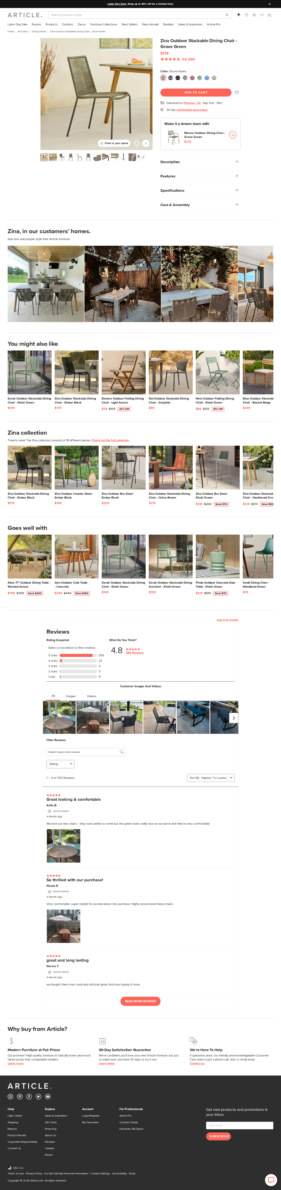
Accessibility (119, 1173)
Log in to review (227, 619)
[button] (246, 14)
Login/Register (90, 1115)
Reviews (50, 1142)
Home (11, 32)
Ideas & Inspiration (56, 1115)
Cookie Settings (100, 1173)
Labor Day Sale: (117, 4)
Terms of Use (16, 1173)
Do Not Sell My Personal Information (66, 1173)
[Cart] (269, 15)
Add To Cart (196, 92)
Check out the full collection (110, 440)
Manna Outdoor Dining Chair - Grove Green (204, 135)
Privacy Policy (34, 1173)
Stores (49, 1155)
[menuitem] (17, 24)
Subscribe (219, 1136)
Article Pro (125, 1115)
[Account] (254, 14)
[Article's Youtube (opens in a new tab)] (48, 1097)
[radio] (163, 78)
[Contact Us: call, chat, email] (246, 14)
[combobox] (239, 15)
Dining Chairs (39, 32)
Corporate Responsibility (22, 1142)
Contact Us (14, 1148)
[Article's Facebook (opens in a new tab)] (29, 1097)
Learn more (16, 1063)
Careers (49, 1148)
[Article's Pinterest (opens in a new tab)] (20, 1097)
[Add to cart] (233, 135)
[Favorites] (261, 15)
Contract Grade (128, 1122)
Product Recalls (17, 1135)
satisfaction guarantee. (192, 109)
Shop (132, 1173)
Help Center (15, 1115)
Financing (50, 1129)
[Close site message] (269, 4)
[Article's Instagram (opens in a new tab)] (10, 1097)
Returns (12, 1129)
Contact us (197, 1063)
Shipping (13, 1122)
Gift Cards (51, 1122)
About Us (50, 1135)
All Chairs (23, 32)
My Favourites (90, 1122)
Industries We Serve (131, 1129)
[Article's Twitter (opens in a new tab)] (38, 1097)
